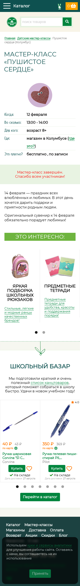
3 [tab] (32, 486)
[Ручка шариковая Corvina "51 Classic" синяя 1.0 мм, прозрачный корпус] (20, 421)
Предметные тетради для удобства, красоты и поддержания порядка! (59, 307)
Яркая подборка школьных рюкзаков (20, 292)
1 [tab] (36, 332)
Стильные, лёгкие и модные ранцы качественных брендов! (19, 314)
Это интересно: (40, 236)
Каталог (13, 525)
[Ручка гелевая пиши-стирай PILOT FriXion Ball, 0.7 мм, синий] (60, 421)
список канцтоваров (50, 383)
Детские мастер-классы (33, 38)
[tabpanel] (20, 286)
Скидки (48, 535)
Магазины (15, 530)
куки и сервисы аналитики (49, 545)
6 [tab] (55, 486)
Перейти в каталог (40, 497)
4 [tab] (40, 486)
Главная (9, 38)
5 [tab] (47, 486)
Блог (63, 535)
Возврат (13, 535)
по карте (7, 448)
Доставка (37, 530)
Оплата (57, 530)
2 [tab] (43, 332)
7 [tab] (62, 486)
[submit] (67, 21)
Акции (31, 535)
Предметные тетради (60, 288)
